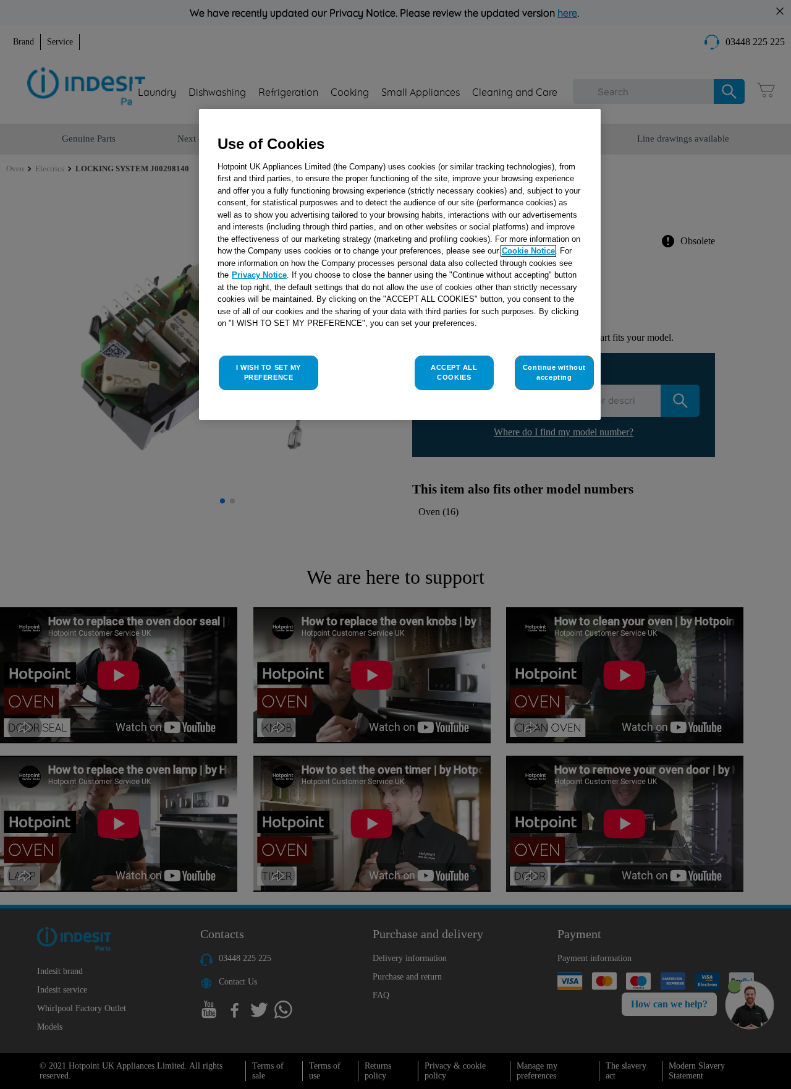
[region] (400, 264)
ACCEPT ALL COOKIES (454, 372)
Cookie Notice (528, 250)
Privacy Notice (259, 275)
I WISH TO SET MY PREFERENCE (268, 372)
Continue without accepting (554, 372)
